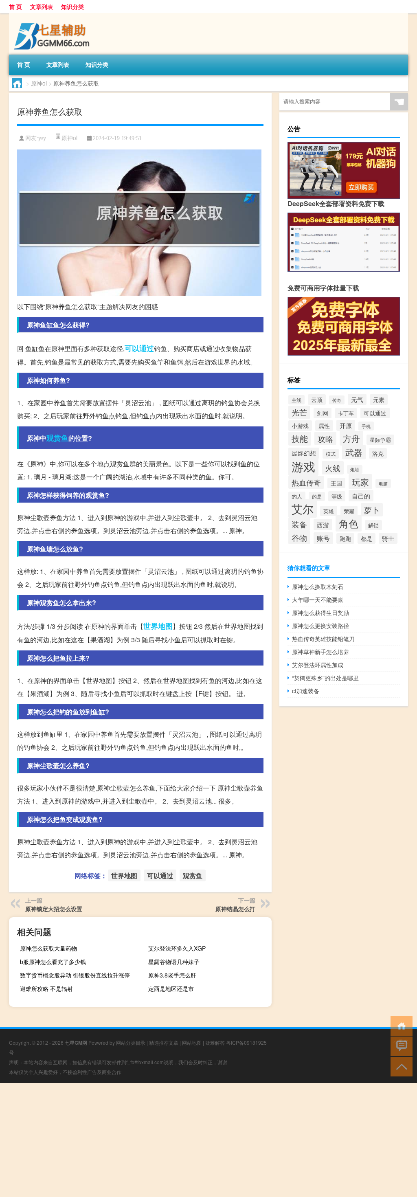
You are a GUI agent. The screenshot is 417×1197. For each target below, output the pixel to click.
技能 (300, 438)
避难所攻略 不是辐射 (46, 988)
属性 (324, 426)
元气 (357, 399)
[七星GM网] (51, 16)
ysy (42, 138)
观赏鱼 (57, 438)
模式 (331, 453)
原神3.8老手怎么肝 (172, 975)
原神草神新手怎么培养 (320, 652)
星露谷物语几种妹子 (174, 962)
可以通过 (139, 348)
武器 (353, 452)
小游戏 (300, 426)
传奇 (336, 400)
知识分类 (72, 6)
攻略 (325, 438)
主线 (296, 399)
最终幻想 (304, 453)
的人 (297, 496)
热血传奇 (306, 482)
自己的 (361, 495)
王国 (336, 483)
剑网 (322, 413)
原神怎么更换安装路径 (320, 626)
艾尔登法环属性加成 (317, 665)
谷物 (299, 537)
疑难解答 (215, 1042)
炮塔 (354, 469)
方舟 (351, 438)
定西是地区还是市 (171, 988)
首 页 (15, 6)
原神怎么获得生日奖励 (320, 612)
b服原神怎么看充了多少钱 (53, 962)
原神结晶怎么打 (235, 909)
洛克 (378, 453)
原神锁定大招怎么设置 (53, 909)
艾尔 (303, 508)
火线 (332, 467)
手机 (366, 426)
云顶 (317, 399)
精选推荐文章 (163, 1042)
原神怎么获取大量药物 (48, 948)
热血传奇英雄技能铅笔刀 (323, 639)
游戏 (303, 465)
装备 (299, 523)
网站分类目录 (130, 1042)
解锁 (373, 525)
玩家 (360, 481)
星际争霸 (380, 440)
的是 (317, 496)
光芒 (299, 412)
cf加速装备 (305, 691)
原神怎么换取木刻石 (317, 586)
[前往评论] (400, 1046)
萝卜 (372, 509)
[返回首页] (400, 1025)
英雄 (328, 511)
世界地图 (158, 626)
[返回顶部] (400, 1066)
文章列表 (41, 6)
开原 (346, 425)
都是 (366, 538)
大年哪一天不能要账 (317, 599)
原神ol (39, 83)
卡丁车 (346, 413)
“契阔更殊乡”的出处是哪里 (325, 678)
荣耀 (349, 511)
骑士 (388, 538)
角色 (348, 523)
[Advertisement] (208, 1140)
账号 (323, 538)
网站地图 (192, 1042)
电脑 (383, 483)
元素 (378, 399)
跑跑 (345, 538)
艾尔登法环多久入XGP (177, 948)
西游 (323, 524)
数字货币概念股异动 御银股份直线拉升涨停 (75, 975)
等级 (336, 496)
